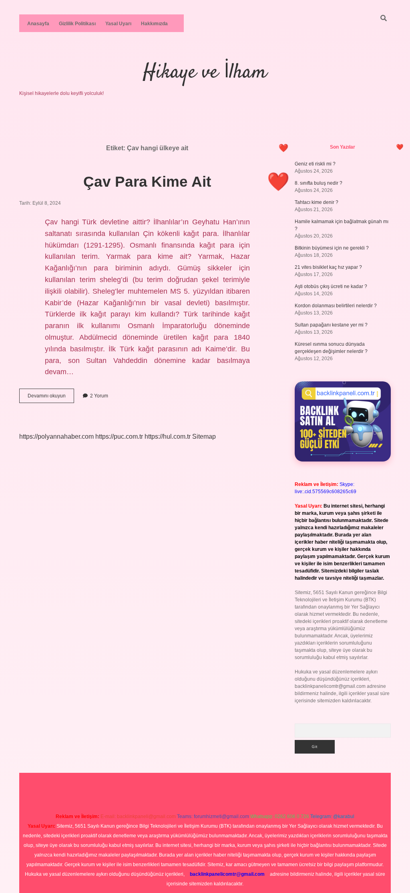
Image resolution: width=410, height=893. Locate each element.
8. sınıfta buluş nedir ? (318, 183)
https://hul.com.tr (168, 436)
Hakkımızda (154, 23)
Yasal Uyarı (118, 23)
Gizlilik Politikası (77, 23)
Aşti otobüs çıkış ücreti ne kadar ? (331, 286)
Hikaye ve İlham (205, 72)
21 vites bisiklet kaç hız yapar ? (328, 267)
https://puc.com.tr (119, 436)
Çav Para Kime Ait (147, 181)
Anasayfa (38, 23)
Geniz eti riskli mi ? (315, 164)
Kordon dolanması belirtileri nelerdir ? (336, 305)
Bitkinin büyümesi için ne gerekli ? (332, 248)
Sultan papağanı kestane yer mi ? (331, 325)
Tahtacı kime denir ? (316, 202)
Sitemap (204, 436)
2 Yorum (99, 396)
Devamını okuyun (51, 398)
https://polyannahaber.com (56, 436)
